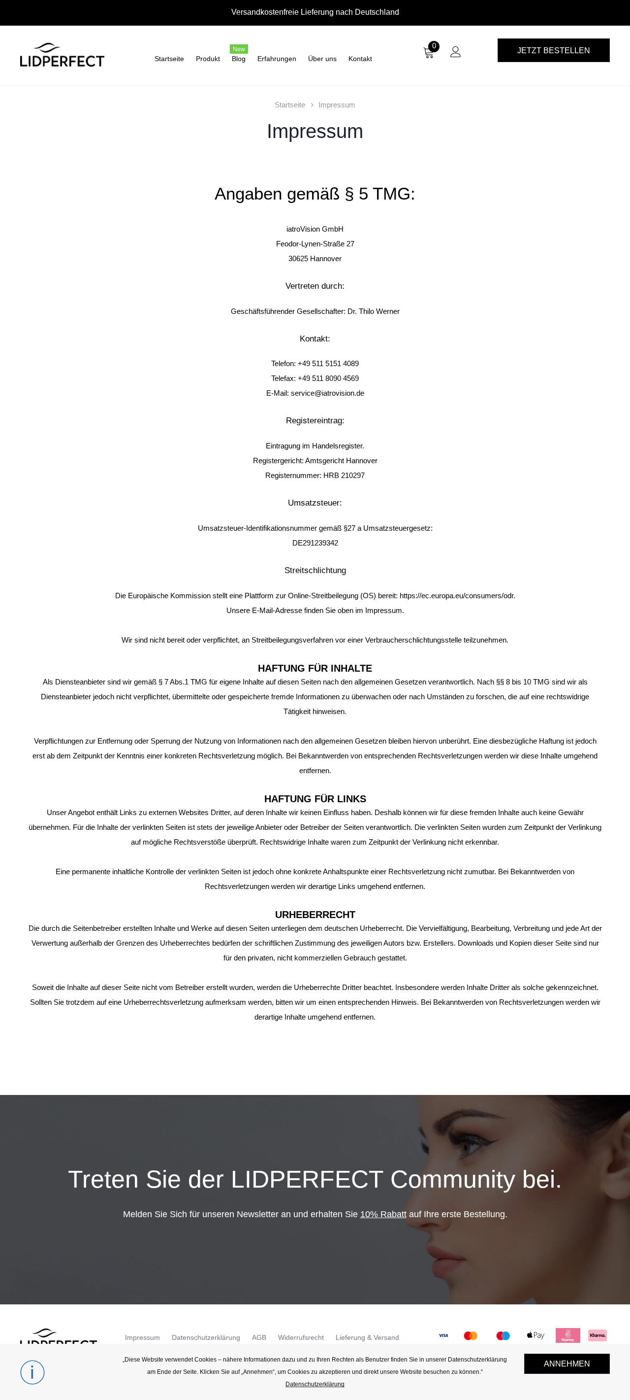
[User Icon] (455, 54)
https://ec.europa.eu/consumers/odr (456, 595)
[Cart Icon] (429, 55)
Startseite (290, 105)
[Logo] (64, 54)
